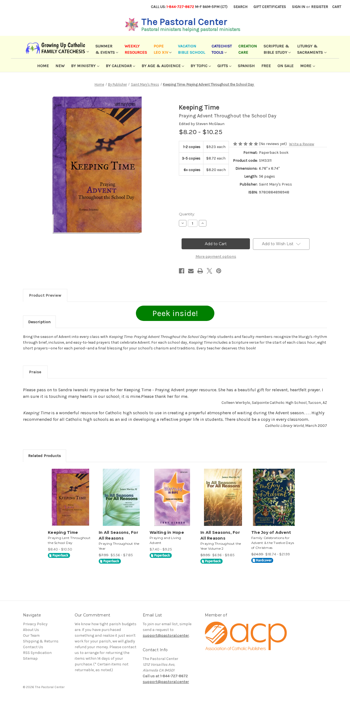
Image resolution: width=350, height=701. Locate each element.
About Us (31, 629)
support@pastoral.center (166, 635)
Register (319, 6)
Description (39, 321)
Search (240, 6)
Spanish (246, 65)
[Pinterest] (218, 271)
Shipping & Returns (41, 641)
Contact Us (33, 647)
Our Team (31, 635)
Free (266, 65)
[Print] (200, 271)
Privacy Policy (35, 624)
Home (43, 65)
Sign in (298, 6)
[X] (209, 271)
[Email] (191, 271)
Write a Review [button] (301, 144)
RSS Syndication (37, 652)
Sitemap (30, 658)
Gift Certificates (269, 6)
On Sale (286, 65)
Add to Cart (70, 502)
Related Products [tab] (44, 455)
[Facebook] (181, 271)
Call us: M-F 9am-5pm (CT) (189, 6)
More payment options (216, 256)
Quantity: (187, 214)
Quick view (70, 492)
